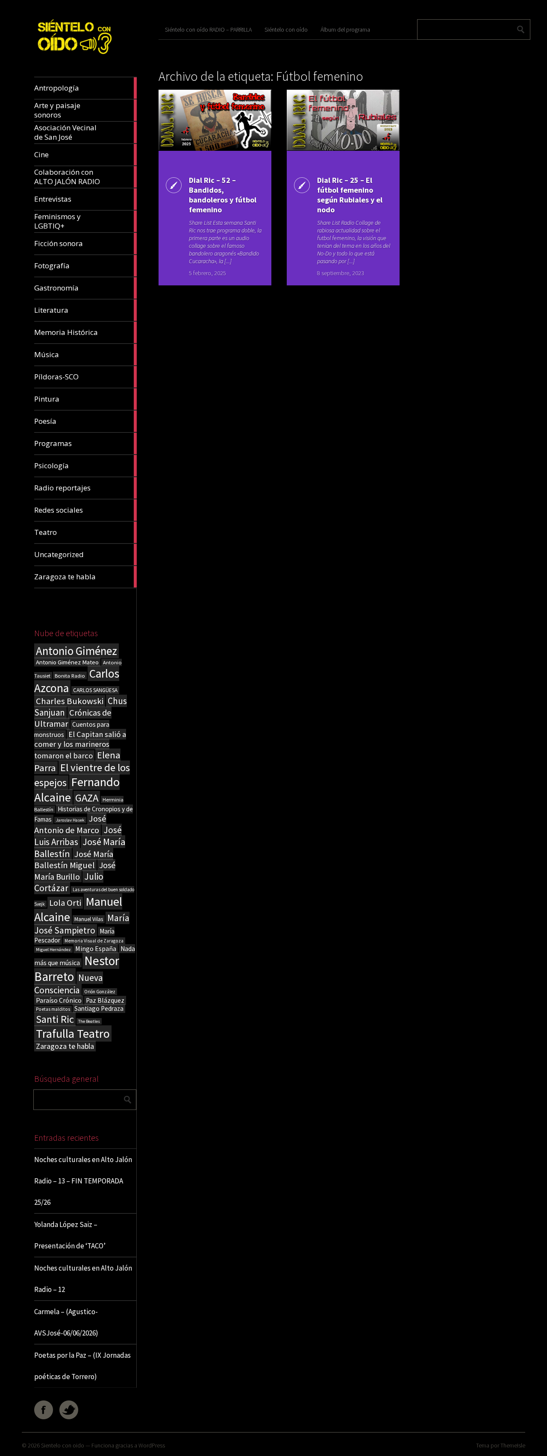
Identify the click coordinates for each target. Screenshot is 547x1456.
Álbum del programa (345, 29)
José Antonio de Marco (70, 824)
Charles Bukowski (69, 701)
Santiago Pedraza (99, 1008)
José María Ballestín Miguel (73, 859)
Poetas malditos (53, 1009)
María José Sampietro (81, 924)
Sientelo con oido (62, 1445)
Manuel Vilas (88, 919)
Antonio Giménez (76, 651)
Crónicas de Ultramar (73, 718)
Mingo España (95, 948)
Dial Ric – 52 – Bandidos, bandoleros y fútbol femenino (222, 194)
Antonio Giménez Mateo (67, 662)
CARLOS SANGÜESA (95, 690)
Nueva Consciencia (68, 984)
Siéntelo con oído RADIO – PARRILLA (208, 29)
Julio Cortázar (68, 882)
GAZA (86, 797)
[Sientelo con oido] (74, 56)
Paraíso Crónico (59, 1000)
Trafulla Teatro (73, 1033)
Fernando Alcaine (77, 789)
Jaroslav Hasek (70, 820)
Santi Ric (55, 1019)
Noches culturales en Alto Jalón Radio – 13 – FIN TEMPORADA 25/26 (83, 1181)
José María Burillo (74, 871)
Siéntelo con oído (286, 29)
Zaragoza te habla (65, 1046)
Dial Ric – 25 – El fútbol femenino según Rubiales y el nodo (349, 194)
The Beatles (89, 1021)
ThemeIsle (512, 1445)
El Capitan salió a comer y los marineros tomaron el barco (80, 744)
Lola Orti (65, 902)
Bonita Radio (70, 675)
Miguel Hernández (53, 949)
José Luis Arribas (78, 836)
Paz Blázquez (105, 1000)
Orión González (99, 992)
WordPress (151, 1445)
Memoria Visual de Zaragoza (94, 941)
